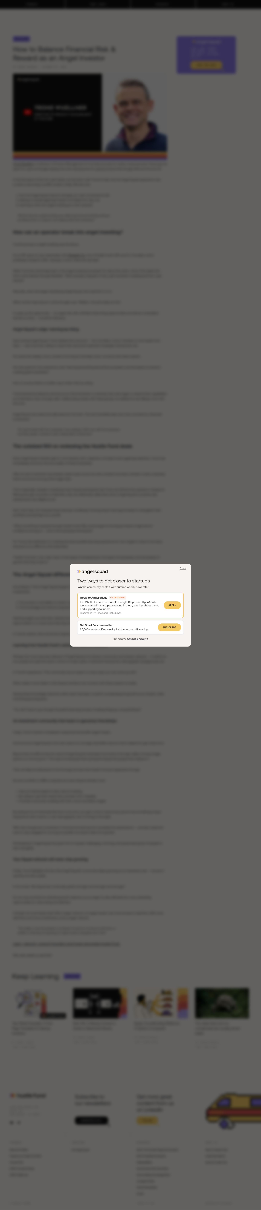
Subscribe (169, 627)
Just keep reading (137, 638)
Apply (172, 605)
